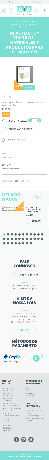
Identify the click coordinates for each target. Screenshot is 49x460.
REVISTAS (6, 413)
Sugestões (6, 430)
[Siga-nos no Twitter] (31, 439)
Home (16, 21)
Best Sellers (7, 428)
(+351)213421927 (28, 275)
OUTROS (6, 421)
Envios (28, 391)
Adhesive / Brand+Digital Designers (30, 456)
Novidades (6, 425)
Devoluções (30, 396)
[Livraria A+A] (24, 10)
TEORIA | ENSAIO (9, 411)
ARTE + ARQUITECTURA (11, 408)
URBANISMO (7, 401)
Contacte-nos (36, 2)
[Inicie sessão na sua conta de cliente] (36, 10)
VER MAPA (24, 330)
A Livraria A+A (13, 2)
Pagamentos (30, 393)
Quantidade (22, 121)
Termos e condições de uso (35, 416)
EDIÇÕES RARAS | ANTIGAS (12, 416)
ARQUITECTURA (9, 388)
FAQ (27, 388)
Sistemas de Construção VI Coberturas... (33, 209)
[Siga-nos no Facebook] (16, 439)
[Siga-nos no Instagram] (23, 439)
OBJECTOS (6, 418)
